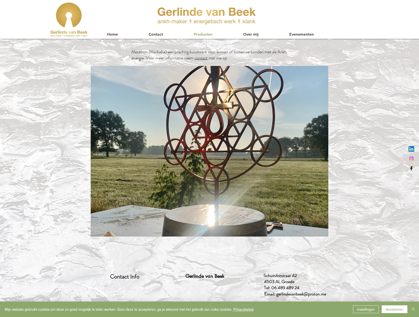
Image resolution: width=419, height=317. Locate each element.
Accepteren (394, 309)
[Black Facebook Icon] (411, 168)
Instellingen (366, 309)
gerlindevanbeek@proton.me (301, 294)
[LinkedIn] (411, 149)
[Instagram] (411, 158)
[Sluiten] (413, 309)
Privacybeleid (243, 309)
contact (201, 58)
